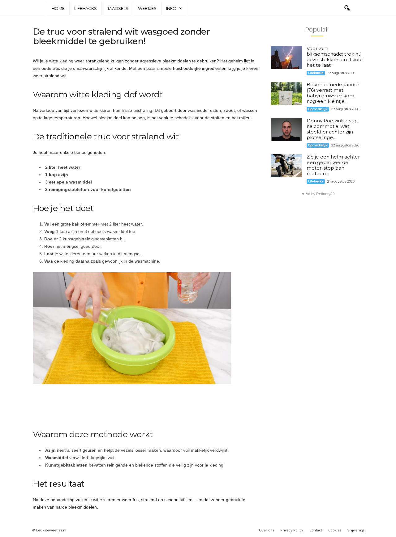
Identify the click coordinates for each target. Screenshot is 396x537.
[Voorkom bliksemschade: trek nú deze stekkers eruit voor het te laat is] (286, 57)
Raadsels (117, 8)
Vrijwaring (355, 530)
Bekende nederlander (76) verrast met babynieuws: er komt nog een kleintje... (333, 93)
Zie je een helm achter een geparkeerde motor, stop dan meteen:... (333, 165)
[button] (347, 8)
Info (171, 8)
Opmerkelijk (317, 109)
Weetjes (147, 8)
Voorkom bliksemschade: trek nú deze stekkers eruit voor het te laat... (335, 56)
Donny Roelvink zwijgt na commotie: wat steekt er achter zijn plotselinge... (332, 129)
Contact (315, 530)
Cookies (334, 530)
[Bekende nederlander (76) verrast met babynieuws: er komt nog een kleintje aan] (286, 93)
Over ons (266, 530)
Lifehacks (85, 8)
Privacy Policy (291, 530)
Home (58, 8)
